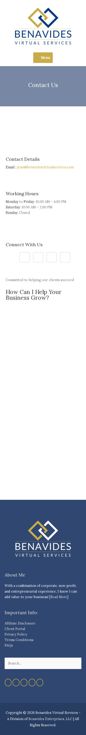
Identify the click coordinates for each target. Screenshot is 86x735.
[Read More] (58, 597)
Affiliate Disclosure (20, 623)
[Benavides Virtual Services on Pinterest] (24, 682)
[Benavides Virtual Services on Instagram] (16, 682)
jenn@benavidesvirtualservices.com (45, 167)
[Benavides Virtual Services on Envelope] (39, 682)
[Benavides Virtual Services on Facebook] (8, 682)
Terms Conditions (19, 640)
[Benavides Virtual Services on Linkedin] (32, 682)
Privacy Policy (16, 634)
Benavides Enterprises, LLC (50, 719)
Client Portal (15, 629)
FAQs (9, 645)
